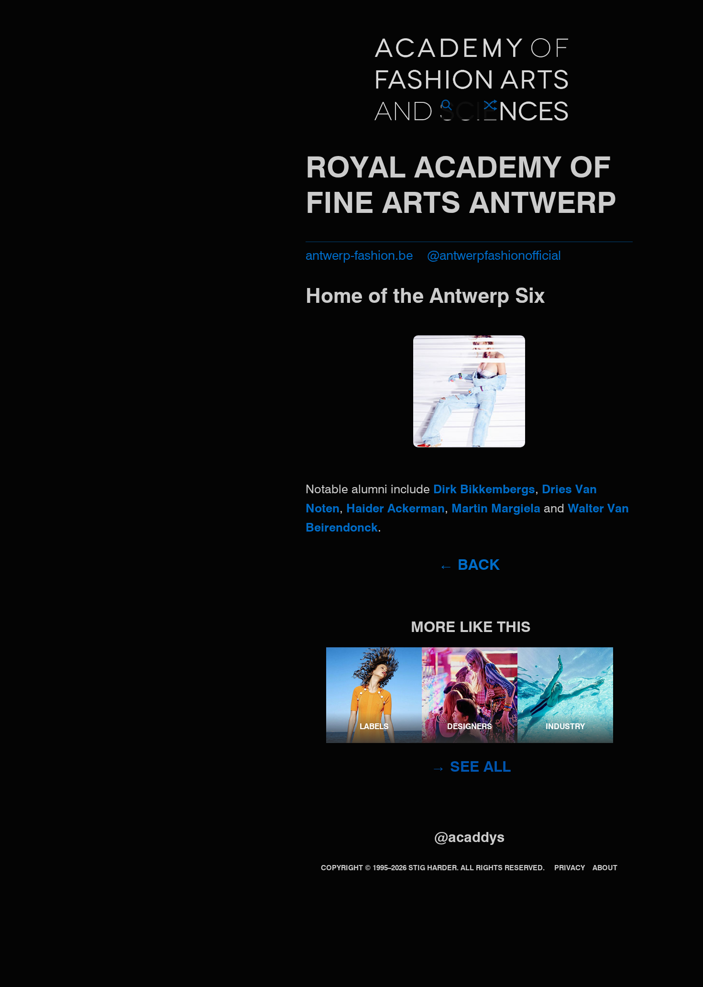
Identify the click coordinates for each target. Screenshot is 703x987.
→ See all (471, 767)
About (605, 868)
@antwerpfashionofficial (494, 256)
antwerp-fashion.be (359, 256)
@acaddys (469, 838)
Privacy (569, 868)
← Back (469, 565)
